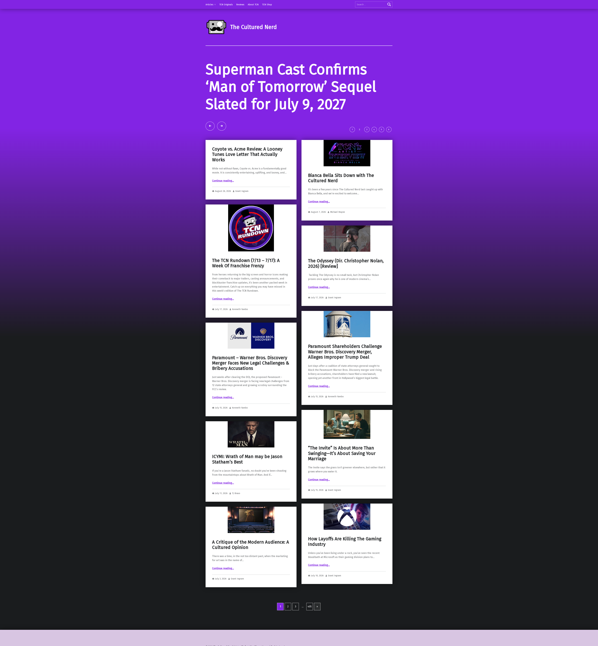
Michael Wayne (337, 212)
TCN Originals (226, 4)
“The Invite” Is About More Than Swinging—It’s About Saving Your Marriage (342, 453)
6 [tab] (388, 129)
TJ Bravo (236, 493)
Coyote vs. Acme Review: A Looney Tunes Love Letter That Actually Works (247, 154)
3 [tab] (366, 129)
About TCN (253, 4)
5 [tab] (381, 129)
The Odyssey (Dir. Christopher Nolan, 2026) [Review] (346, 263)
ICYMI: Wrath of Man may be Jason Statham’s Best (247, 459)
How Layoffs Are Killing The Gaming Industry (344, 541)
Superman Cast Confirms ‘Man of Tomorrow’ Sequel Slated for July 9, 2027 (291, 87)
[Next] (221, 126)
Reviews (240, 4)
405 (310, 606)
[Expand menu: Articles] (215, 4)
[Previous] (210, 126)
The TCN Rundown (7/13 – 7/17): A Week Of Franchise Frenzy (246, 263)
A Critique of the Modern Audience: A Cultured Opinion (250, 544)
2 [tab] (359, 129)
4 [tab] (374, 129)
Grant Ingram (241, 191)
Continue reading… (223, 180)
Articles (209, 4)
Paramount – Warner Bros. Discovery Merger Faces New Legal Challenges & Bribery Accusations (250, 363)
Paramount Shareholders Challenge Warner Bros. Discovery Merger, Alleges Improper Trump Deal (345, 352)
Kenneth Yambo (240, 309)
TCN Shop (267, 4)
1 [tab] (352, 129)
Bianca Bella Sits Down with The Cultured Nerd (341, 178)
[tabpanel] (299, 93)
